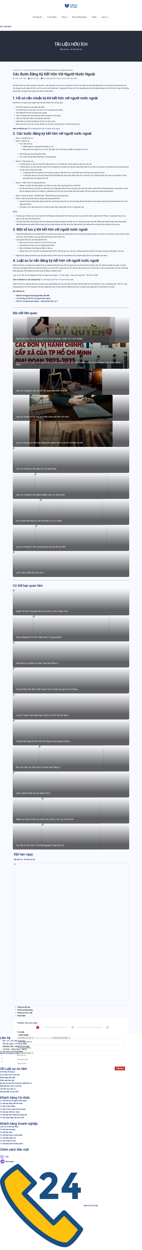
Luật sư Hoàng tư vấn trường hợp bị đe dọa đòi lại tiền (40, 546)
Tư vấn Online (51, 17)
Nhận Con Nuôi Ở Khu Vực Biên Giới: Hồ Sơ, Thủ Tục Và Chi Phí (44, 819)
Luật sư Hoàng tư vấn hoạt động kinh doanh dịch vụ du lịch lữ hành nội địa (49, 442)
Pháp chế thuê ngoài (79, 17)
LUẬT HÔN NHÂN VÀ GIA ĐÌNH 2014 (33, 793)
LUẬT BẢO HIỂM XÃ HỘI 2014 (30, 573)
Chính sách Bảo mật (14, 1149)
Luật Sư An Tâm (17, 70)
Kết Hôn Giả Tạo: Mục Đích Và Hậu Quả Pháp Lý (38, 767)
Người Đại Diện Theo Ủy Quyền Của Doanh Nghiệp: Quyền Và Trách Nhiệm (49, 338)
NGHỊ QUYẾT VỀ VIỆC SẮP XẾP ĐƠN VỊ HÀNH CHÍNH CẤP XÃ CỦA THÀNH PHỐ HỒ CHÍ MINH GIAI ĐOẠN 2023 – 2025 (69, 363)
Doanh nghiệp (23, 1035)
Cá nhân (21, 1032)
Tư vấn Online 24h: (11, 1052)
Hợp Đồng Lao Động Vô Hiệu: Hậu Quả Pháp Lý (37, 663)
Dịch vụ (64, 17)
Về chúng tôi (37, 17)
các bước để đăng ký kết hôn (68, 85)
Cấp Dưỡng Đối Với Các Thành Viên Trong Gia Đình (39, 637)
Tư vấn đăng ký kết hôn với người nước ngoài (57, 280)
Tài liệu (93, 17)
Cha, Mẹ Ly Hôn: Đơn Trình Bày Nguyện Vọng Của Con (40, 845)
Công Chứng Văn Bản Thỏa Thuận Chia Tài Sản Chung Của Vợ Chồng (47, 689)
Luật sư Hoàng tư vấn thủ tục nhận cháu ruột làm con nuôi (42, 416)
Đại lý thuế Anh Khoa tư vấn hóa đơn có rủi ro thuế (39, 520)
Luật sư (104, 17)
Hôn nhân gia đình (49, 78)
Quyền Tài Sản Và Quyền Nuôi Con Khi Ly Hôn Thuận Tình (42, 611)
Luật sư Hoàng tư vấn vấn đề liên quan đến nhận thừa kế (41, 390)
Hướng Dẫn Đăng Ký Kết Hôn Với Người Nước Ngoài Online (43, 741)
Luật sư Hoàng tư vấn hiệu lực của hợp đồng (36, 468)
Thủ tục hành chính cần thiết (32, 70)
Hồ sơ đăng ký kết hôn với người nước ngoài (44, 129)
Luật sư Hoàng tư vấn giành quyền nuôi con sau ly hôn (40, 494)
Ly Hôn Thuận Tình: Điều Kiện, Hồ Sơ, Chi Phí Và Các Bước (42, 715)
